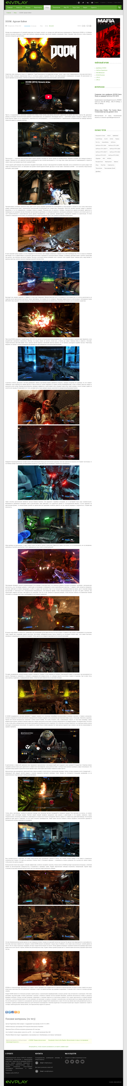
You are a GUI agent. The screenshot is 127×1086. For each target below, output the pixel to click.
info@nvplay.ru (48, 1063)
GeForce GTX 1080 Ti (101, 148)
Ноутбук (103, 165)
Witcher (116, 161)
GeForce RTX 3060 (115, 152)
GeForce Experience (101, 70)
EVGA (111, 139)
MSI (104, 158)
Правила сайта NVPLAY (12, 1073)
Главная (8, 12)
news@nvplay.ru (48, 1071)
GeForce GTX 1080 (113, 145)
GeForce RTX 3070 (101, 155)
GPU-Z (98, 80)
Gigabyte (98, 158)
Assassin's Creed (100, 135)
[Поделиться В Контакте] (6, 1012)
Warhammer (108, 161)
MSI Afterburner (100, 72)
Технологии (99, 168)
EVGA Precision (100, 75)
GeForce (113, 142)
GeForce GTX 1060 (101, 145)
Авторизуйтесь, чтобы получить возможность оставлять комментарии (48, 1046)
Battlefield (115, 135)
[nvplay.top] (16, 2)
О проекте (103, 2)
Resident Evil (99, 161)
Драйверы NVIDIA (101, 68)
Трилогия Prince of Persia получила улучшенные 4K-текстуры (23, 1029)
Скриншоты (111, 165)
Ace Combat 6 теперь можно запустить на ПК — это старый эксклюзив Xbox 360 (28, 1032)
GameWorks (105, 142)
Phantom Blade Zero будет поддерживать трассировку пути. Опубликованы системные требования (33, 1035)
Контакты (110, 2)
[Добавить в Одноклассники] (15, 1012)
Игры (15, 12)
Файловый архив (102, 63)
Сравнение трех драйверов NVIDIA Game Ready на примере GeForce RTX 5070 (108, 95)
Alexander (51, 25)
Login (96, 2)
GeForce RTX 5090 (113, 155)
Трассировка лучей (109, 168)
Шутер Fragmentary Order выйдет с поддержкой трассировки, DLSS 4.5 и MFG (27, 1024)
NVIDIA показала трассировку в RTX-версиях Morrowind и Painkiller (24, 1026)
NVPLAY (119, 1082)
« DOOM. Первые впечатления (37, 1040)
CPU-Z (98, 77)
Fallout (117, 139)
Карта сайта (117, 2)
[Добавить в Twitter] (9, 1012)
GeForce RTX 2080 (115, 148)
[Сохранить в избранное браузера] (18, 1012)
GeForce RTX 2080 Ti (101, 152)
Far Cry (98, 142)
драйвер (98, 171)
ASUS (109, 135)
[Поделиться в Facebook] (12, 1012)
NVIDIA (109, 158)
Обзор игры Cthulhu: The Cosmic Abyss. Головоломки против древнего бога (108, 111)
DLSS (106, 139)
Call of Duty (99, 139)
